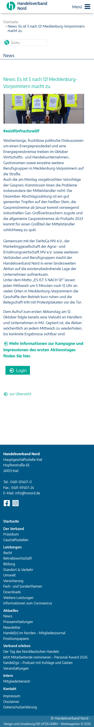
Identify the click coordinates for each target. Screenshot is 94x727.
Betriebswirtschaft (17, 558)
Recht (7, 553)
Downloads (12, 592)
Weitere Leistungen (18, 597)
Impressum (11, 696)
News (7, 616)
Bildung (9, 564)
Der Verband (13, 529)
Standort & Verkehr (18, 569)
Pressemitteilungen (18, 622)
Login (21, 370)
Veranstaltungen (16, 668)
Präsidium (11, 534)
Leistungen (12, 547)
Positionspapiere (16, 638)
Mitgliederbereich (16, 681)
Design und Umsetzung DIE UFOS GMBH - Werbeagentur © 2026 (47, 724)
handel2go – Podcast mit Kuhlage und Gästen (38, 662)
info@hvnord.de (27, 493)
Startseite (10, 22)
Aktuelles (10, 610)
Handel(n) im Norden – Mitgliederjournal (34, 633)
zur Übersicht (20, 393)
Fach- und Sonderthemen (22, 586)
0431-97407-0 (21, 482)
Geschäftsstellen (15, 540)
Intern (8, 675)
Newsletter (12, 627)
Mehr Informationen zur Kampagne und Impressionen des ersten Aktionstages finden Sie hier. (43, 349)
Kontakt (9, 689)
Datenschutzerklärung (20, 707)
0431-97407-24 (22, 487)
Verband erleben (17, 646)
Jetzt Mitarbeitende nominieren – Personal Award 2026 (45, 657)
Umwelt (9, 575)
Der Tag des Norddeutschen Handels (31, 651)
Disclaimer (11, 701)
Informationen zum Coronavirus (27, 603)
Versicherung (13, 581)
